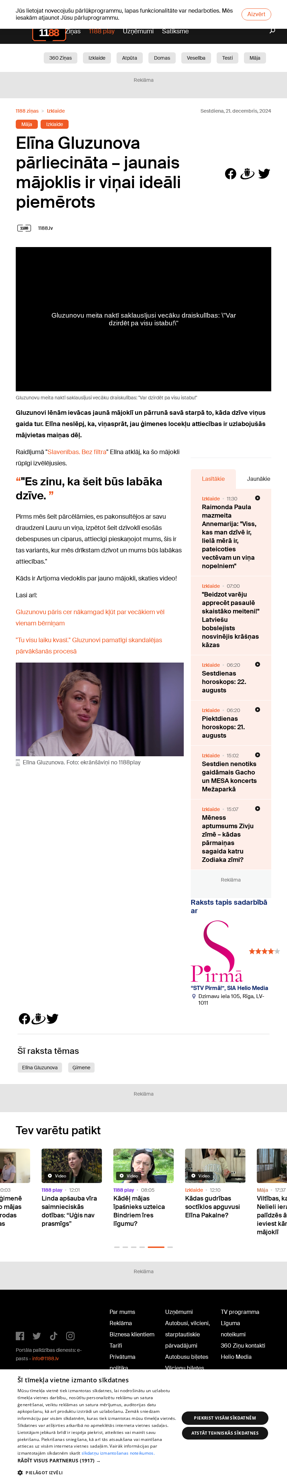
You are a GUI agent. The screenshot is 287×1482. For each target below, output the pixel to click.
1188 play (101, 31)
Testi (227, 58)
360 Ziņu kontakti (243, 1345)
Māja (255, 58)
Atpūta (129, 58)
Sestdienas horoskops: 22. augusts (224, 682)
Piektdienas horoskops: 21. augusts (223, 727)
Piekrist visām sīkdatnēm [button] (225, 1418)
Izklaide (97, 58)
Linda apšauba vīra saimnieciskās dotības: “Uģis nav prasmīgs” (69, 1211)
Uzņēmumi (138, 31)
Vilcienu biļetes (184, 1368)
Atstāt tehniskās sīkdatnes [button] (225, 1433)
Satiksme (175, 31)
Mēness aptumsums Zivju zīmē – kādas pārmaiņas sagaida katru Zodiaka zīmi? (228, 838)
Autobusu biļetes (186, 1357)
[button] (117, 1247)
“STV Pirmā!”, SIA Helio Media (229, 988)
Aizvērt (256, 14)
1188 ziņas (27, 111)
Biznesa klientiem (132, 1334)
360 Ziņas (60, 58)
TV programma (240, 1312)
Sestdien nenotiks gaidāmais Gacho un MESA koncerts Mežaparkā (229, 776)
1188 (30, 1314)
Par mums (122, 1312)
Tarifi (116, 1345)
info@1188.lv (45, 1358)
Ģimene (81, 1067)
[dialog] (143, 1425)
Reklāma (121, 1323)
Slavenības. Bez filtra (77, 452)
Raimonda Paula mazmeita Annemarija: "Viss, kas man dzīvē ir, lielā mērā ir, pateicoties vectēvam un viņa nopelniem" (229, 536)
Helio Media (236, 1357)
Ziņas (72, 31)
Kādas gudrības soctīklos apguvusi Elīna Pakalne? (212, 1207)
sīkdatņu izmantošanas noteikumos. (118, 1453)
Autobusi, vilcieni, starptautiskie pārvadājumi (187, 1334)
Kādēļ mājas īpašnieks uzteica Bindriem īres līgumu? (139, 1211)
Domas (162, 58)
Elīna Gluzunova (40, 1067)
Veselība (196, 58)
